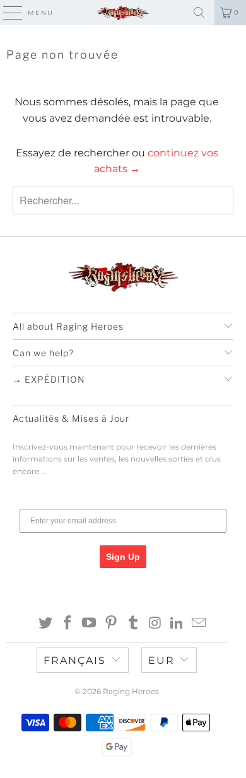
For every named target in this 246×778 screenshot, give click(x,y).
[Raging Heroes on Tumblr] (133, 624)
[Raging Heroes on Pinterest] (111, 624)
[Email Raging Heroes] (199, 624)
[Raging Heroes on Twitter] (46, 624)
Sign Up (123, 557)
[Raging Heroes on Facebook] (67, 624)
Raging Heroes (131, 691)
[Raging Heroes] (123, 12)
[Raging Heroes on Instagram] (155, 624)
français (75, 660)
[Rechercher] (199, 12)
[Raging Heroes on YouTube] (89, 624)
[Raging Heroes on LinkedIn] (177, 624)
